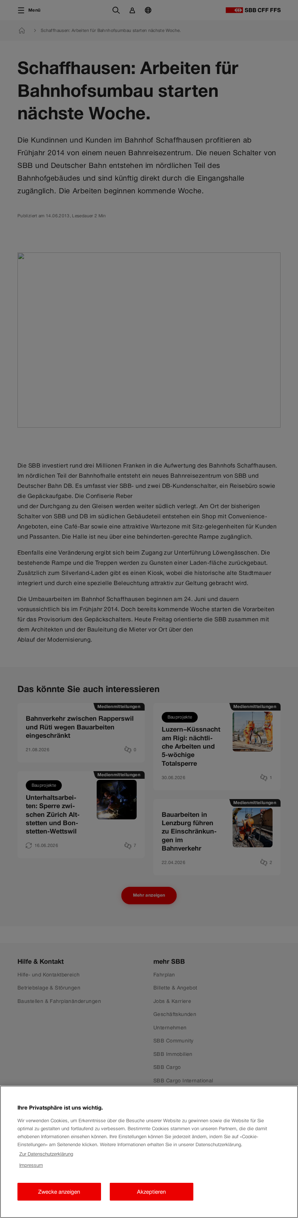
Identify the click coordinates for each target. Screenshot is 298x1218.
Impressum (31, 1165)
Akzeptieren (151, 1192)
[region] (149, 1152)
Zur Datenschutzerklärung (46, 1154)
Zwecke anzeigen (59, 1192)
